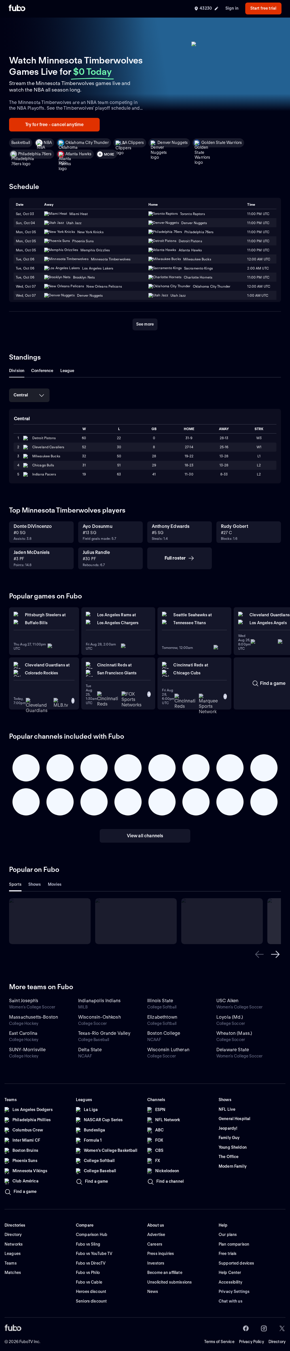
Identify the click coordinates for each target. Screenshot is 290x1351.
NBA (48, 142)
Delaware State (232, 1049)
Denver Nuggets (172, 142)
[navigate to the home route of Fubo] (16, 8)
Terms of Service (219, 1341)
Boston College (163, 1033)
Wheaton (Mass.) (234, 1033)
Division (16, 370)
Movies (55, 884)
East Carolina (23, 1033)
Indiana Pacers (44, 474)
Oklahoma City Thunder (87, 142)
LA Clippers (133, 142)
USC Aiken (227, 1000)
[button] (259, 954)
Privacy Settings (234, 1291)
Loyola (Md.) (229, 1017)
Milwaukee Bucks (46, 456)
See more (145, 324)
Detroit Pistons (44, 438)
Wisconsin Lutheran (168, 1049)
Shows (34, 884)
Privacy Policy (251, 1341)
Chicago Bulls (43, 465)
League (67, 370)
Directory (276, 1341)
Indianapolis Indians (99, 1000)
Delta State (90, 1049)
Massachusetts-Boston (33, 1017)
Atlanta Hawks (78, 154)
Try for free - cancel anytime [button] (54, 124)
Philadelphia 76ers (35, 154)
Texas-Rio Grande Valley (104, 1033)
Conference (42, 370)
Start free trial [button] (263, 8)
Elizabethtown (162, 1017)
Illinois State (160, 1000)
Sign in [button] (231, 8)
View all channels (145, 835)
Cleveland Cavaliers (48, 447)
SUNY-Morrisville (27, 1049)
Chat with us (230, 1301)
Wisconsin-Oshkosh (99, 1017)
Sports (15, 884)
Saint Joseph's (23, 1000)
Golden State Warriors (221, 142)
